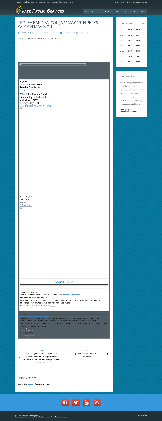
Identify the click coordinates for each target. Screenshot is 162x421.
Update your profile (32, 316)
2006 (138, 61)
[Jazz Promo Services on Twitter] (75, 403)
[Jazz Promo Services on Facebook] (65, 403)
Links (134, 12)
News (127, 12)
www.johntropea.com (64, 282)
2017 (130, 40)
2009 (138, 45)
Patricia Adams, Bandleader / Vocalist (129, 110)
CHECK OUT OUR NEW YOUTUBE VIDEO (35, 306)
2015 (130, 51)
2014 (130, 56)
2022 (122, 51)
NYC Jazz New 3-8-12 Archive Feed (45, 33)
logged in (31, 384)
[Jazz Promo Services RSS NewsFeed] (97, 403)
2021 (122, 56)
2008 (138, 51)
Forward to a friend (43, 316)
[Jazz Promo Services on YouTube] (86, 403)
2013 (130, 61)
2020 (122, 61)
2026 (122, 30)
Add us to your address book (31, 336)
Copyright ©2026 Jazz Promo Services (26, 415)
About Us (95, 12)
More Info (26, 205)
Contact (142, 12)
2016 (130, 45)
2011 (138, 35)
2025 (122, 35)
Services (107, 12)
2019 (130, 30)
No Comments (83, 33)
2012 (138, 30)
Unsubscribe (23, 316)
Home (87, 12)
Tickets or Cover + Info (38, 105)
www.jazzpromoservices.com (31, 90)
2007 (138, 56)
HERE (52, 306)
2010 (138, 40)
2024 (122, 40)
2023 (122, 45)
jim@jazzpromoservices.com (138, 2)
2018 (130, 35)
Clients (117, 12)
